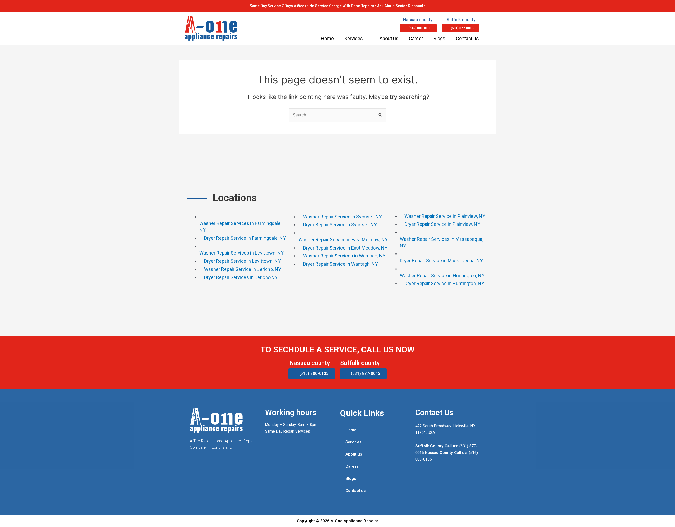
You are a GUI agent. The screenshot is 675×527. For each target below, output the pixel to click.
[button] (418, 28)
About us (389, 38)
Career (416, 38)
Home (327, 38)
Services (353, 38)
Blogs (439, 38)
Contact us (467, 38)
